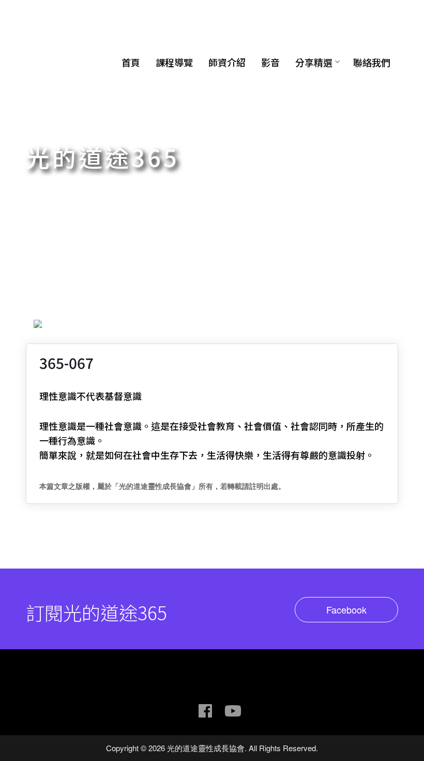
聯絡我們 (371, 62)
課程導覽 (174, 62)
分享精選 (313, 62)
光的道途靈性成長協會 (90, 22)
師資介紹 (227, 62)
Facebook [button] (346, 609)
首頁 (131, 62)
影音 (270, 62)
